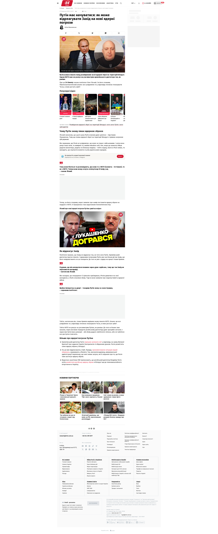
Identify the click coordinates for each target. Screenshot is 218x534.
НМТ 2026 (89, 488)
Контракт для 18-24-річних (119, 469)
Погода (64, 473)
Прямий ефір (66, 466)
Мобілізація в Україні (119, 460)
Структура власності (147, 439)
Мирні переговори (92, 466)
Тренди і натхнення (117, 488)
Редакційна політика (112, 439)
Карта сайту (145, 444)
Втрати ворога (91, 476)
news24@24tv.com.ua (66, 436)
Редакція (109, 436)
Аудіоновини (65, 471)
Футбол (138, 486)
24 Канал (62, 8)
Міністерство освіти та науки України (97, 484)
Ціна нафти (139, 462)
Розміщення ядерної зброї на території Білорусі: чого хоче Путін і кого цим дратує (91, 126)
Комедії (64, 490)
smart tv (130, 522)
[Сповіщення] (139, 3)
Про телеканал (111, 441)
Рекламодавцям (111, 447)
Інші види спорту (141, 493)
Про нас (109, 433)
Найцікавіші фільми (68, 484)
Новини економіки (142, 460)
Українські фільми (67, 486)
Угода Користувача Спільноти (132, 444)
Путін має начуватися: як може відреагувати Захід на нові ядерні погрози (94, 8)
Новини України (89, 3)
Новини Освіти (92, 481)
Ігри (116, 3)
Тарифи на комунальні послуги (145, 469)
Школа (89, 486)
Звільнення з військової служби (121, 462)
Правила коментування (131, 446)
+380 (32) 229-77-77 (116, 513)
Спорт (138, 481)
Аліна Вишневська (70, 27)
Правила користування (113, 450)
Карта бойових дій (92, 464)
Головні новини (66, 462)
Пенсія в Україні (140, 473)
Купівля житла (116, 486)
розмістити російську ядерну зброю (80, 362)
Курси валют (139, 464)
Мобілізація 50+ (116, 464)
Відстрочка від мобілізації (119, 471)
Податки (138, 471)
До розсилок (93, 503)
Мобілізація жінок (117, 466)
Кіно (63, 481)
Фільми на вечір (66, 488)
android (111, 522)
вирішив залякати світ (93, 342)
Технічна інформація (130, 449)
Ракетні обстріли (91, 462)
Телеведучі (110, 444)
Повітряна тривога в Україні (95, 469)
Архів (143, 441)
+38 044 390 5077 (87, 436)
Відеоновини (66, 469)
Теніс (137, 488)
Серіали (64, 493)
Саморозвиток (91, 490)
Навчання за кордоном (93, 493)
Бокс (137, 484)
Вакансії (144, 436)
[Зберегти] (119, 33)
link (82, 446)
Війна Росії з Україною (94, 460)
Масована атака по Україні (94, 471)
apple (121, 522)
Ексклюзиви (100, 3)
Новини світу (69, 8)
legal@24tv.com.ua (126, 514)
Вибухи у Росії (91, 473)
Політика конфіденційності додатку (132, 441)
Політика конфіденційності (132, 433)
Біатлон (138, 490)
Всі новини (78, 3)
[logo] (67, 3)
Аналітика (110, 3)
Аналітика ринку (116, 484)
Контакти (144, 433)
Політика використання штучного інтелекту (131, 437)
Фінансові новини (141, 466)
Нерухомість (116, 481)
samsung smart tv (140, 522)
